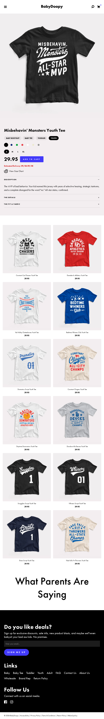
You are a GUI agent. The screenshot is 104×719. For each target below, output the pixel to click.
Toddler (30, 673)
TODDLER (41, 138)
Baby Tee (18, 673)
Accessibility (24, 715)
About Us (84, 673)
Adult (50, 673)
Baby (7, 673)
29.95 (11, 159)
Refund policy (72, 715)
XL (23, 152)
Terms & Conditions (48, 715)
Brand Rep (24, 678)
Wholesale (10, 678)
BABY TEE (28, 138)
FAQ (58, 673)
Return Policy (41, 678)
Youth (41, 673)
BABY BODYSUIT (12, 138)
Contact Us (70, 673)
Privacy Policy (35, 715)
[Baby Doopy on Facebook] (5, 702)
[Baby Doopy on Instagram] (11, 702)
